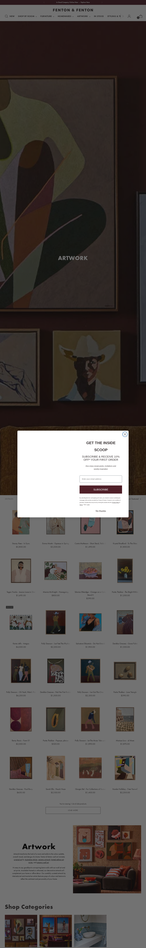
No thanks (101, 508)
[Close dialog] (124, 436)
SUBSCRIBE (101, 486)
